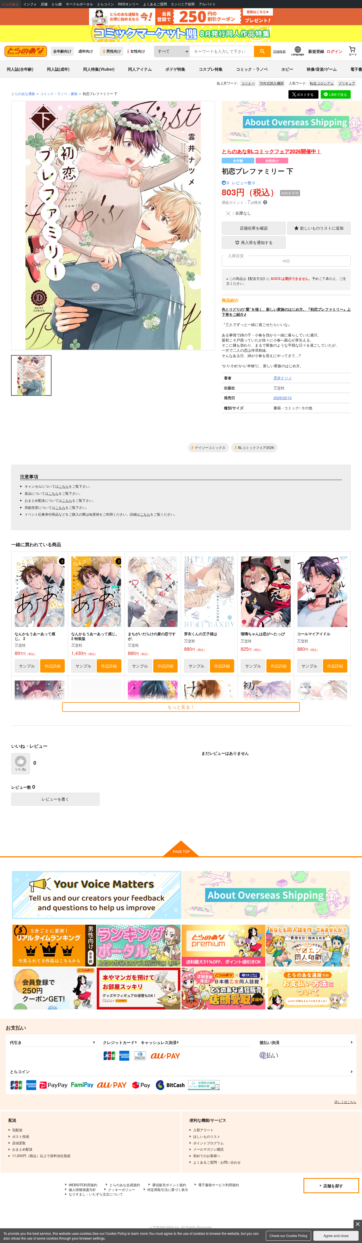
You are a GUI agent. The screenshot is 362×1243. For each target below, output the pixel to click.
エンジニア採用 (183, 4)
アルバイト (207, 4)
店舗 (44, 4)
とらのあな (10, 4)
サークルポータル (79, 4)
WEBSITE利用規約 (83, 1184)
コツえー (248, 83)
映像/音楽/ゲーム (322, 69)
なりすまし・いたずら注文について (96, 1194)
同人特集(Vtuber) (99, 69)
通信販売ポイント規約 (169, 1184)
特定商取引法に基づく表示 (167, 1189)
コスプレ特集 (211, 69)
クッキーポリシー (121, 1189)
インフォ (30, 4)
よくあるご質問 (155, 4)
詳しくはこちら (345, 1101)
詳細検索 (279, 51)
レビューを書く (55, 799)
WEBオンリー (128, 4)
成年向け (85, 51)
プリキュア (346, 83)
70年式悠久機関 (271, 83)
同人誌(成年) (58, 69)
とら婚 (56, 4)
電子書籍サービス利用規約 (218, 1184)
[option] (113, 225)
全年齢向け (62, 51)
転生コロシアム (322, 83)
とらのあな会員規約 (124, 1184)
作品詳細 (53, 666)
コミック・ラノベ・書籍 (58, 93)
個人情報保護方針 (82, 1189)
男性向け (113, 51)
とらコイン (105, 4)
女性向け (137, 51)
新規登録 (316, 51)
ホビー (287, 69)
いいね (21, 769)
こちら (64, 486)
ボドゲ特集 (175, 69)
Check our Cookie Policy (288, 1235)
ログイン (334, 51)
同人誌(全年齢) (20, 69)
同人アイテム (140, 69)
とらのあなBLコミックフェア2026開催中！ (271, 151)
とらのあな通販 (23, 93)
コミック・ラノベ (252, 69)
